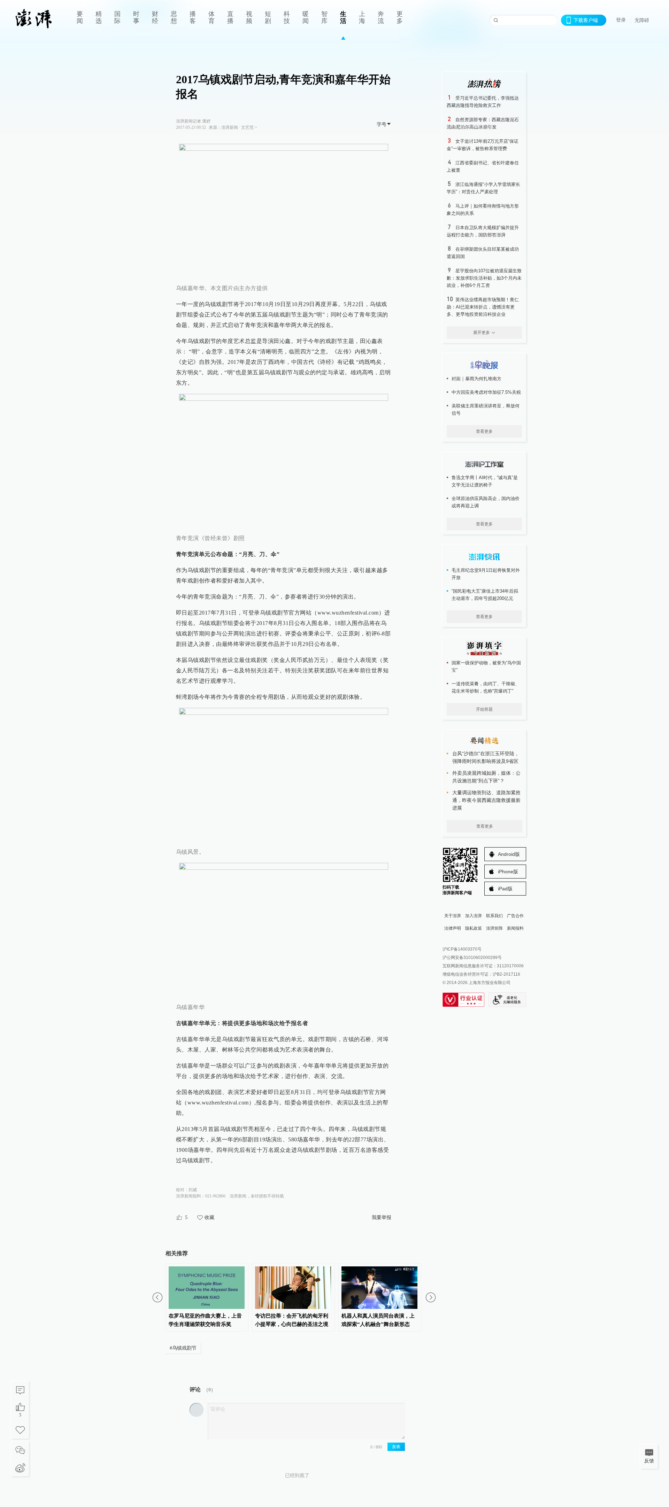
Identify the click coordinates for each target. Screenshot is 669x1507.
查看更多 (484, 431)
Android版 (509, 854)
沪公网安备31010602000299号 (472, 957)
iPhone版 (508, 871)
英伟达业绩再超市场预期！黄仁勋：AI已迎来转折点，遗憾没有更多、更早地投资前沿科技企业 (483, 307)
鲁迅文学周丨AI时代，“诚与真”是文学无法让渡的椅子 (485, 481)
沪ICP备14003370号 (462, 949)
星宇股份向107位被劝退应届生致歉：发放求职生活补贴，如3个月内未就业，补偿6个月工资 (484, 278)
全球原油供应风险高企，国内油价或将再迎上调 (486, 502)
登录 (621, 20)
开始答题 (484, 709)
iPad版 (505, 888)
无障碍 (642, 20)
